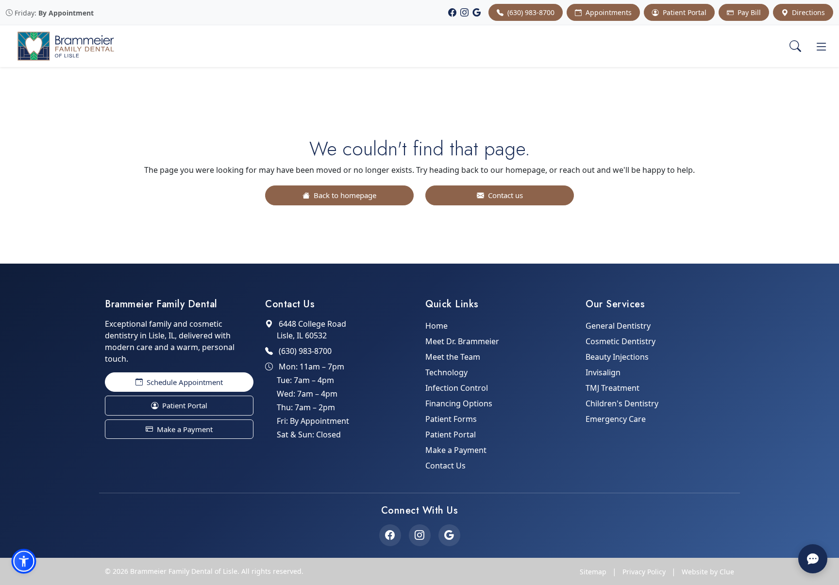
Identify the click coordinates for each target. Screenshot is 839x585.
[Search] (795, 46)
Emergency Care (616, 419)
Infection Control (456, 388)
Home (436, 325)
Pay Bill (748, 12)
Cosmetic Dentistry (620, 341)
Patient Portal (683, 12)
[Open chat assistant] (812, 558)
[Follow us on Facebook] (390, 535)
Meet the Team (452, 356)
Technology (446, 372)
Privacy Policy (644, 571)
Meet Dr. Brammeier (462, 341)
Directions (807, 12)
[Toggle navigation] (821, 46)
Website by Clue (708, 571)
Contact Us (445, 465)
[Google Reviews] (476, 12)
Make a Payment (184, 429)
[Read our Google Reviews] (449, 535)
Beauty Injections (617, 356)
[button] (23, 561)
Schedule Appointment (184, 382)
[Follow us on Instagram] (420, 535)
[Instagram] (464, 12)
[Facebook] (452, 12)
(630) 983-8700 (529, 12)
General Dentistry (618, 325)
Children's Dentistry (622, 403)
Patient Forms (451, 419)
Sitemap (593, 571)
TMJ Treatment (612, 388)
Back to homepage (344, 195)
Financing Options (458, 403)
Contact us (504, 195)
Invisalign (603, 372)
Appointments (608, 12)
